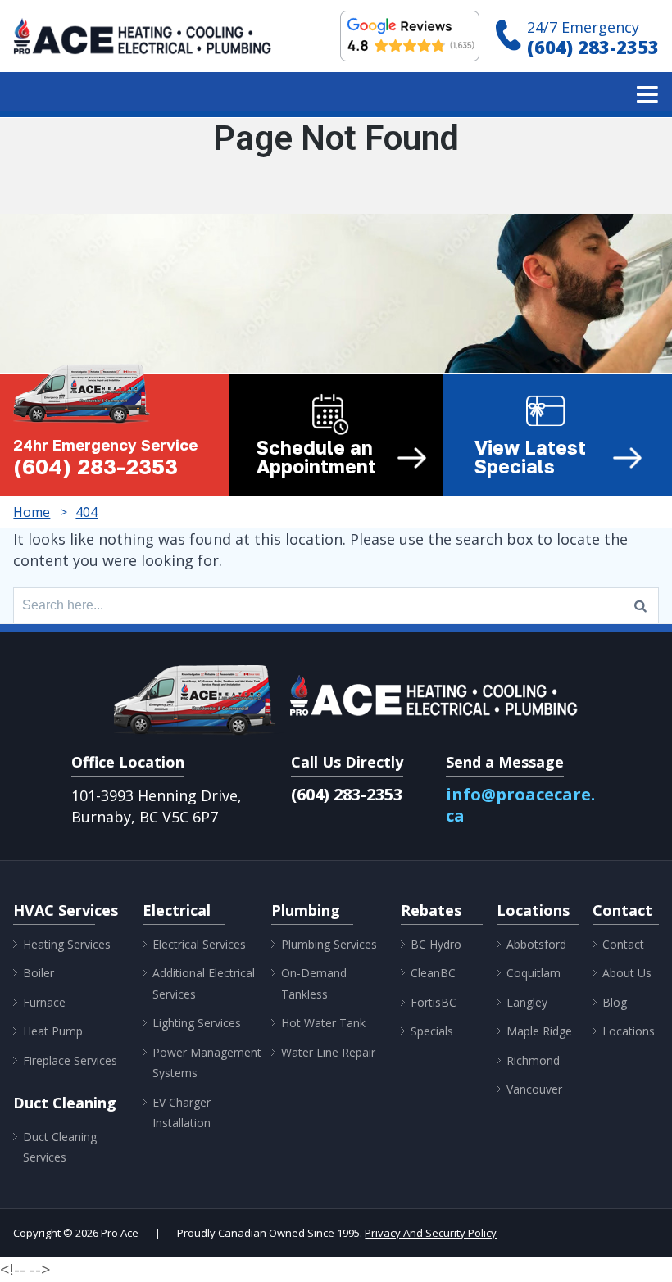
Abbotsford (536, 944)
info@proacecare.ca (520, 805)
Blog (614, 1002)
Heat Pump (53, 1031)
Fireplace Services (70, 1060)
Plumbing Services (329, 944)
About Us (627, 973)
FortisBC (433, 1002)
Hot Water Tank (323, 1023)
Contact (623, 944)
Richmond (533, 1060)
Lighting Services (196, 1023)
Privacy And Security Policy (431, 1232)
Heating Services (67, 944)
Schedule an (316, 457)
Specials (432, 1031)
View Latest (530, 457)
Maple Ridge (539, 1031)
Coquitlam (533, 973)
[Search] (640, 605)
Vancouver (534, 1089)
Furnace (44, 1002)
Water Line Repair (328, 1052)
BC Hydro (436, 944)
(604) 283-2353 (593, 46)
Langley (526, 1002)
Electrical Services (199, 944)
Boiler (38, 973)
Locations (628, 1031)
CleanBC (433, 973)
